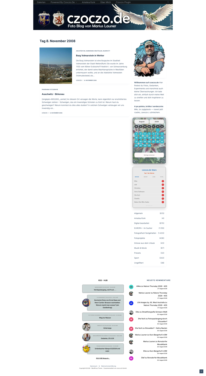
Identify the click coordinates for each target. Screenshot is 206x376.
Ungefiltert (138, 263)
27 (149, 145)
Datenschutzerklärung (108, 366)
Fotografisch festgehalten (145, 233)
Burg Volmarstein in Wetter (90, 55)
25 (141, 145)
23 (162, 141)
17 (136, 141)
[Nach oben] (201, 371)
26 (145, 145)
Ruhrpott (106, 51)
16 (162, 138)
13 (149, 138)
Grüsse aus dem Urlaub (144, 243)
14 (153, 138)
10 (136, 138)
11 (140, 138)
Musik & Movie (140, 248)
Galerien (41, 2)
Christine (137, 188)
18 (140, 141)
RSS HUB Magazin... (103, 358)
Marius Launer (144, 293)
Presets (137, 253)
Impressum (93, 366)
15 (157, 138)
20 (149, 141)
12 (145, 138)
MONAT (146, 176)
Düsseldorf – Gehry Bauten (156, 328)
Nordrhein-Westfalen (94, 51)
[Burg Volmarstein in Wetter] (56, 66)
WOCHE (137, 176)
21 (153, 141)
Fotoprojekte (139, 238)
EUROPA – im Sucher (143, 228)
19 (145, 141)
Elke (135, 181)
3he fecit (137, 195)
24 (136, 145)
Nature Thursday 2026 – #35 (155, 286)
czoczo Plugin (123, 2)
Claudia (136, 198)
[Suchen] (168, 2)
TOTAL (162, 176)
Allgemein (138, 213)
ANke (138, 286)
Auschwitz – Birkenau (53, 94)
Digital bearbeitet (141, 223)
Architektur (80, 51)
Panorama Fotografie (50, 89)
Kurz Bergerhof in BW (158, 335)
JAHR (153, 176)
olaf (135, 184)
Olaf (143, 358)
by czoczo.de (149, 160)
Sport (136, 258)
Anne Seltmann (139, 191)
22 (158, 141)
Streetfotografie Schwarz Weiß (154, 312)
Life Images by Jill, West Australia (151, 302)
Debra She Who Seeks (141, 202)
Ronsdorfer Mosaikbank (157, 358)
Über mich (105, 2)
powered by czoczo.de (63, 2)
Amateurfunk (88, 2)
